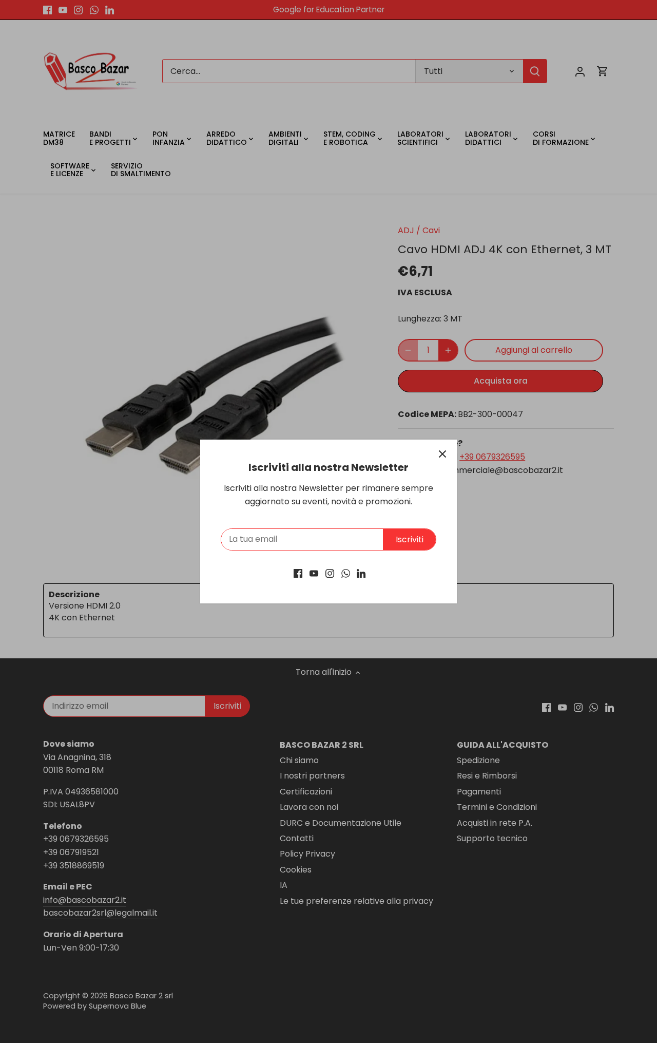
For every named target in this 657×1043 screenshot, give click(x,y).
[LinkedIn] (361, 572)
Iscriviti (409, 539)
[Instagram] (329, 572)
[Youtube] (314, 572)
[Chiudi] (442, 454)
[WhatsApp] (345, 572)
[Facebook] (298, 572)
